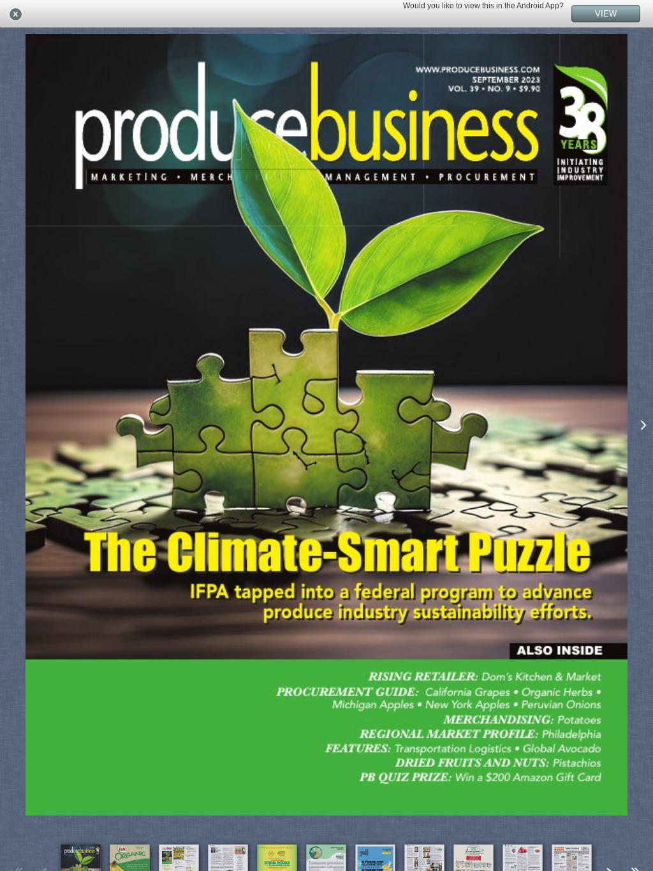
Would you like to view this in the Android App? (483, 5)
